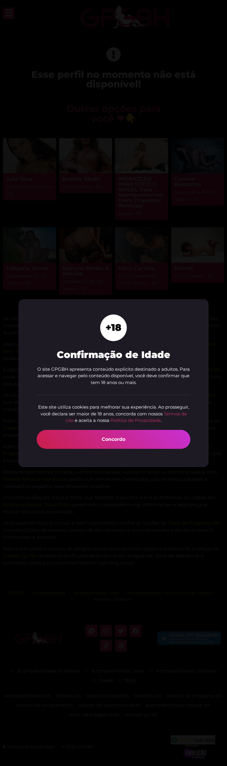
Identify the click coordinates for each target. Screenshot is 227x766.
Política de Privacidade (136, 420)
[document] (113, 383)
